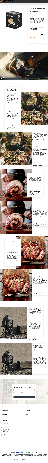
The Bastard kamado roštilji (21, 3)
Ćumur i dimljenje (30, 3)
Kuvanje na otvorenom (12, 3)
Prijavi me (24, 396)
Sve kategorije (5, 3)
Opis (32, 14)
